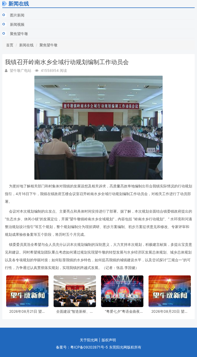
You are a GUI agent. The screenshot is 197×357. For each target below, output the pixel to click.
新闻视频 (17, 24)
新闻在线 (26, 45)
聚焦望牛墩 (19, 33)
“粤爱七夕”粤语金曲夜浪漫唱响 (122, 311)
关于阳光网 (89, 340)
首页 (9, 45)
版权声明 (109, 340)
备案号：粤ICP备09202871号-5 (82, 347)
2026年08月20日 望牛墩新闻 (169, 311)
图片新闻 (17, 15)
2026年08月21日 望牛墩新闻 (27, 311)
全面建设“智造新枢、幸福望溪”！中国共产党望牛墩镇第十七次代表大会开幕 (74, 311)
